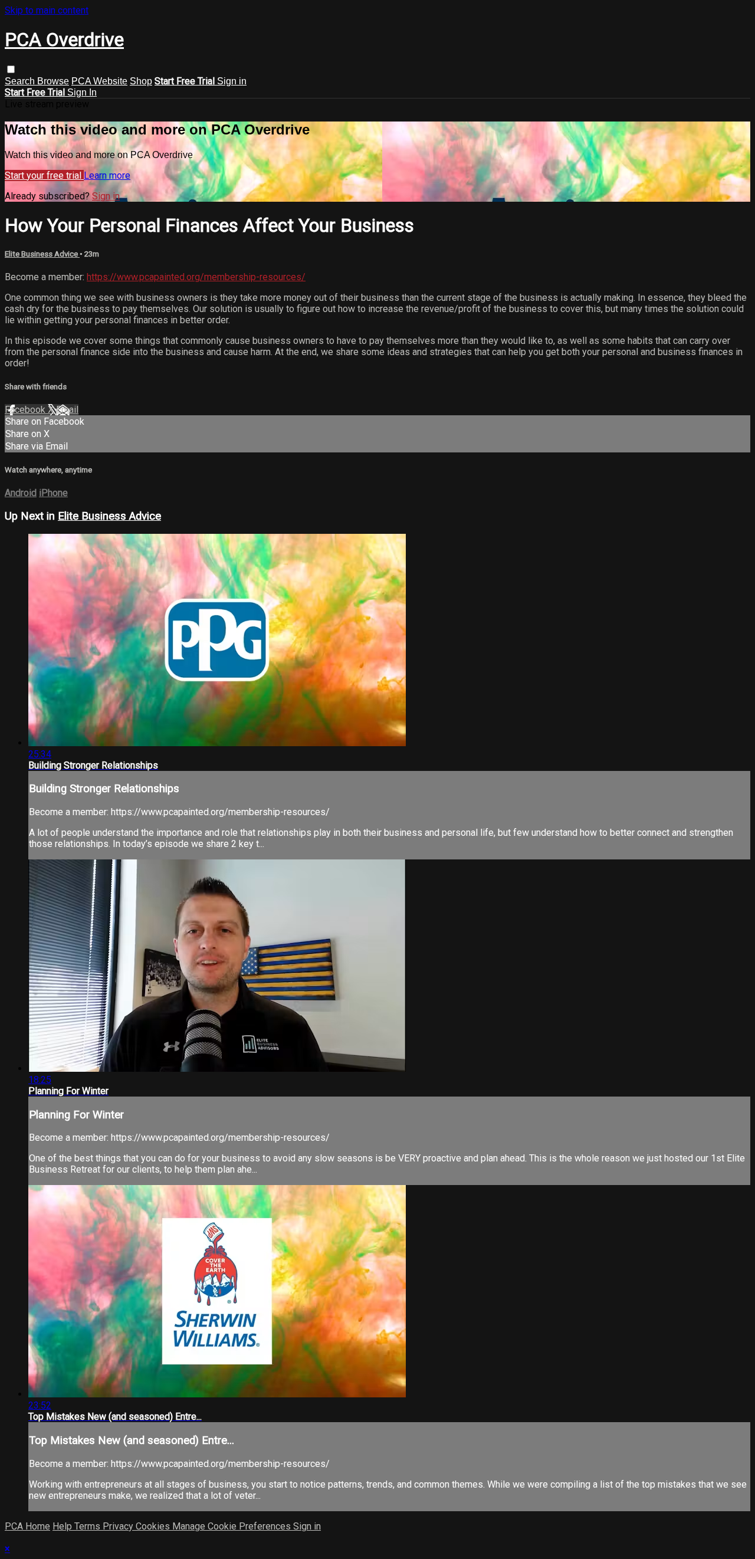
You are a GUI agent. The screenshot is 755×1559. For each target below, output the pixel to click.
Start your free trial (44, 175)
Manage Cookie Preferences (232, 1526)
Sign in (232, 81)
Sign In (82, 92)
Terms (88, 1526)
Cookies (154, 1526)
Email (67, 409)
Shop (141, 81)
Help (63, 1526)
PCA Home (27, 1526)
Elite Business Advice (42, 254)
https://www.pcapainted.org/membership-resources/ (196, 277)
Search (21, 81)
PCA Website (99, 81)
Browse (53, 81)
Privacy (119, 1526)
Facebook (26, 409)
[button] (11, 69)
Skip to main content (46, 10)
